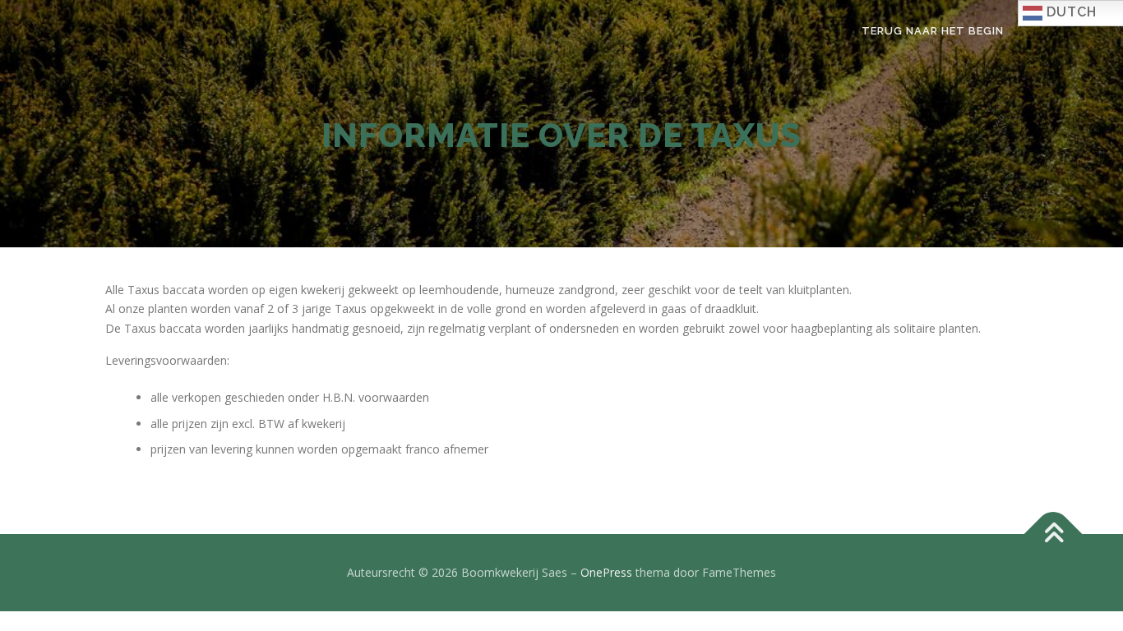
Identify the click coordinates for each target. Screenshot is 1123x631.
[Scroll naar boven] (1053, 534)
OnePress (606, 572)
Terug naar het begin (933, 31)
